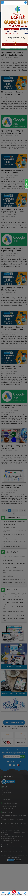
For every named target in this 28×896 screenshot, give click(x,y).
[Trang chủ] (26, 181)
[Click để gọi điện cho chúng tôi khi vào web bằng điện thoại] (14, 891)
